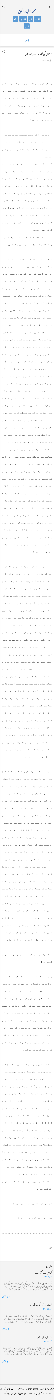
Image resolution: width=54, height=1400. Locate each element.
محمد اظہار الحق (27, 11)
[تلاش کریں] (3, 7)
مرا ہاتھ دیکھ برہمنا (44, 1337)
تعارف (37, 19)
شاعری (23, 19)
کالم (30, 19)
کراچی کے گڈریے (43, 1272)
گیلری (27, 25)
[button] (3, 51)
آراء (15, 19)
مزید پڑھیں (6, 1295)
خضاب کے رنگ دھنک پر (41, 1304)
